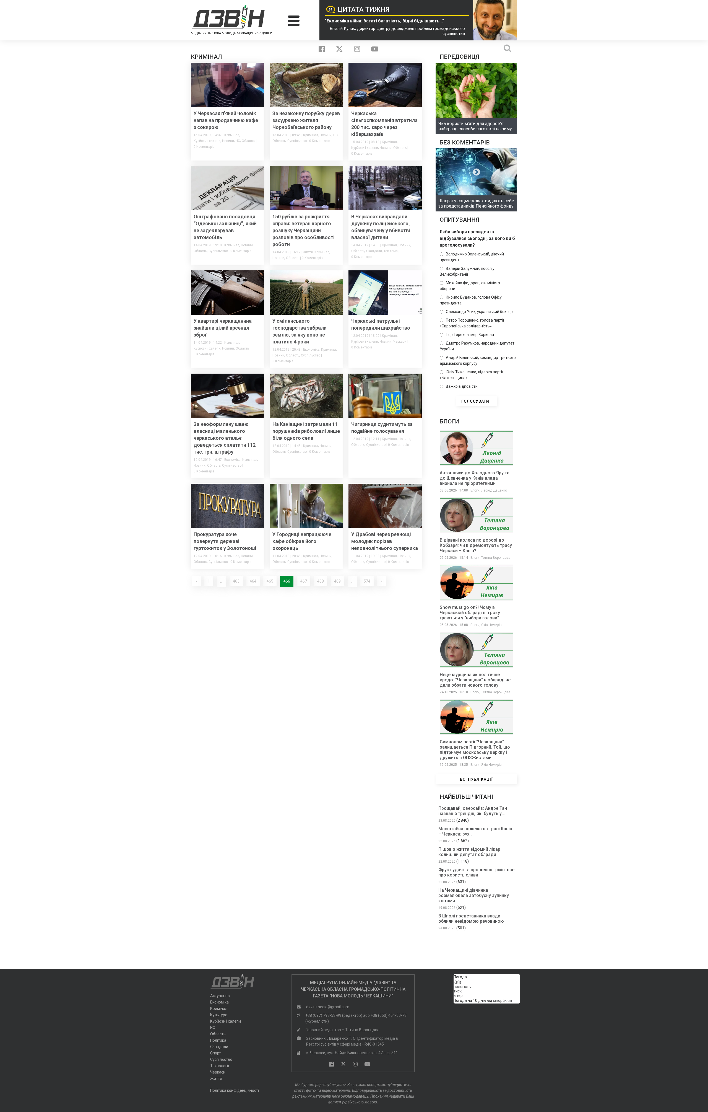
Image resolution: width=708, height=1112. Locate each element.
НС (238, 141)
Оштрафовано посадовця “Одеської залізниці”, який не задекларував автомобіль (225, 227)
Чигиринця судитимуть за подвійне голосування (382, 427)
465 (270, 581)
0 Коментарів (204, 147)
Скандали (374, 251)
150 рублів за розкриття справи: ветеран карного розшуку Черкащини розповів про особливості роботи (303, 230)
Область (248, 141)
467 (303, 581)
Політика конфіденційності (234, 1090)
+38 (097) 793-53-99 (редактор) (333, 1015)
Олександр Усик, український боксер (479, 311)
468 (320, 581)
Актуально (220, 996)
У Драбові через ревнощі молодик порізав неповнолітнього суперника (384, 541)
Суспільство (297, 141)
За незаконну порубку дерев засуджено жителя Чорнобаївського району (306, 120)
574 (367, 581)
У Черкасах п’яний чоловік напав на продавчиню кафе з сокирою (226, 120)
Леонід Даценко (494, 490)
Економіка (311, 349)
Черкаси (400, 341)
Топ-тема (391, 251)
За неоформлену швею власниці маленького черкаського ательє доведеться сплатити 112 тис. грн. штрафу (225, 438)
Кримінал (231, 135)
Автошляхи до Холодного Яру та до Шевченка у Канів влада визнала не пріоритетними (474, 478)
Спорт (215, 1053)
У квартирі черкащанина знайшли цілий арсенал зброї (223, 328)
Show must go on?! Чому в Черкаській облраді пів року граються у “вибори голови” (470, 612)
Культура (218, 1015)
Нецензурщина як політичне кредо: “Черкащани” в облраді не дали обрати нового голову (475, 680)
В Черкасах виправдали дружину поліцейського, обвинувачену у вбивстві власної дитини (380, 227)
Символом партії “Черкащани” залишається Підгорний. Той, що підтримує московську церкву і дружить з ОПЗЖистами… (475, 749)
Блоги (475, 490)
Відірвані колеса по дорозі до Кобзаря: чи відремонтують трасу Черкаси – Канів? (476, 545)
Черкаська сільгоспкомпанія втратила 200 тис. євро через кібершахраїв (384, 123)
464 (253, 581)
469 (337, 581)
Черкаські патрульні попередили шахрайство (380, 324)
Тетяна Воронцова (495, 558)
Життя (308, 252)
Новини (228, 141)
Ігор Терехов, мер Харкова (470, 334)
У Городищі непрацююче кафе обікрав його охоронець (301, 541)
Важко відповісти (462, 386)
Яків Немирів (491, 625)
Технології (219, 1066)
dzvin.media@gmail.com (327, 1007)
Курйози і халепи (207, 141)
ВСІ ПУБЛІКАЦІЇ (476, 779)
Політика (218, 1040)
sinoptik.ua (502, 1000)
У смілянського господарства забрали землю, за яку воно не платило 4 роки (299, 331)
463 (236, 581)
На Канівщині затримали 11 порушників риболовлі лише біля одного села (306, 431)
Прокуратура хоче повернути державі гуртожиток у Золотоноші (225, 541)
